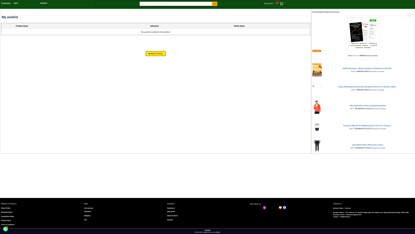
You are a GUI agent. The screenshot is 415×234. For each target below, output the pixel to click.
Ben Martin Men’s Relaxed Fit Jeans (367, 145)
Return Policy (5, 208)
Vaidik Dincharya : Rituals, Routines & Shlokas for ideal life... (367, 68)
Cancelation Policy (7, 216)
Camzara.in (171, 208)
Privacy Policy (6, 220)
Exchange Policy (6, 212)
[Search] (214, 4)
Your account (88, 208)
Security (170, 220)
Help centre (171, 211)
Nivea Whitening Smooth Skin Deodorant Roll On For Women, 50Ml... (367, 87)
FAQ (85, 220)
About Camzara (172, 216)
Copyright (207, 230)
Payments (87, 211)
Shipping (87, 216)
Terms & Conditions (7, 224)
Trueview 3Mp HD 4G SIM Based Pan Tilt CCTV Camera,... (368, 125)
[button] (412, 14)
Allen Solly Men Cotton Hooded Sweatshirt (368, 105)
